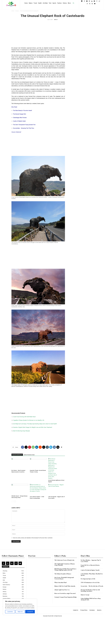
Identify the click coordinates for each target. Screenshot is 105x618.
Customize (10, 611)
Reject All (20, 611)
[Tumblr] (47, 447)
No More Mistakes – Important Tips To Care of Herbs (91, 560)
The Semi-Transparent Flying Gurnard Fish (24, 124)
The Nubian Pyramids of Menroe (62, 574)
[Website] (92, 4)
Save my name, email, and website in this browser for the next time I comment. (33, 537)
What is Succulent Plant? (60, 582)
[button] (73, 3)
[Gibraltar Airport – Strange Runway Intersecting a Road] (19, 489)
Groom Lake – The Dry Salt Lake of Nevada (92, 586)
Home (12, 11)
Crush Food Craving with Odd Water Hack (24, 416)
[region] (20, 607)
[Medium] (94, 1)
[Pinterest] (97, 1)
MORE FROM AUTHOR (29, 454)
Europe (17, 11)
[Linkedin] (92, 1)
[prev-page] (12, 501)
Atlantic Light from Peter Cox (62, 590)
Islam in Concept (85, 595)
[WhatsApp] (33, 447)
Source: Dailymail (16, 132)
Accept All (30, 611)
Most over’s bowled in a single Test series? (65, 593)
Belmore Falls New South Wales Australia (64, 586)
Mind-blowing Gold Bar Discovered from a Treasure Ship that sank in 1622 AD (65, 569)
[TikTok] (87, 4)
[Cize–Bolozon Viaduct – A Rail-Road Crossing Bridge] (38, 489)
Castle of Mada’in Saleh (19, 121)
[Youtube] (95, 4)
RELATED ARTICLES (17, 454)
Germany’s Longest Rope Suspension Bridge (65, 597)
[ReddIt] (40, 447)
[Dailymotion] (82, 1)
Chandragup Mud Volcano (20, 117)
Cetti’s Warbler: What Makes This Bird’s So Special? (92, 574)
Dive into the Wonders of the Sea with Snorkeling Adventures (90, 590)
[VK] (54, 447)
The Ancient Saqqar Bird (19, 114)
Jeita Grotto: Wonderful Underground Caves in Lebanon (64, 578)
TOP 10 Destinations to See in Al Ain (90, 582)
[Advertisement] (38, 34)
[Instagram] (89, 1)
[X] (90, 4)
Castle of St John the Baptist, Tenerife (90, 570)
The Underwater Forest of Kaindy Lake (64, 560)
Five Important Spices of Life (88, 579)
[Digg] (57, 447)
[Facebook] (84, 1)
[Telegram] (50, 447)
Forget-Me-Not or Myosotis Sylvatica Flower (90, 565)
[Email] (43, 447)
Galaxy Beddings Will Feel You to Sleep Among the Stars (91, 599)
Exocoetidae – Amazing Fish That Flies (23, 128)
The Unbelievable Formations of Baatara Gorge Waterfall (64, 564)
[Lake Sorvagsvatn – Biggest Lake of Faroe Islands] (56, 489)
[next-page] (15, 501)
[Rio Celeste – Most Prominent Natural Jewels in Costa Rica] (19, 463)
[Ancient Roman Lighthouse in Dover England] (56, 468)
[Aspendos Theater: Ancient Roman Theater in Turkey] (38, 463)
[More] (61, 447)
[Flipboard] (87, 1)
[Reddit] (99, 1)
